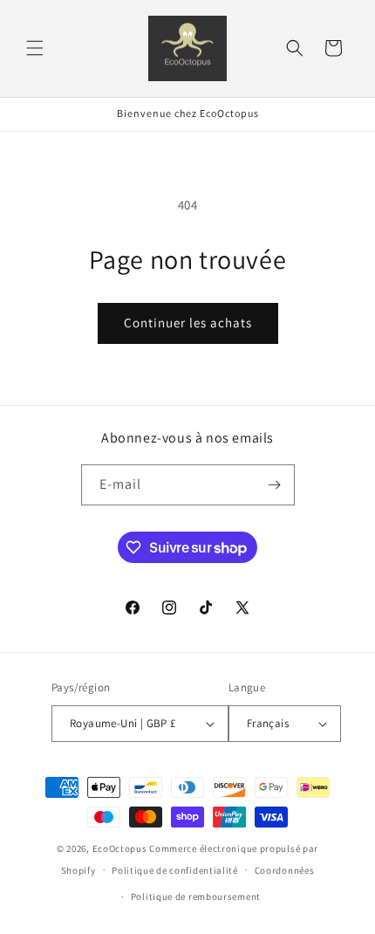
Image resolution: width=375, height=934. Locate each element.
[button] (35, 48)
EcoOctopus (119, 848)
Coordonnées (285, 870)
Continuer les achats (188, 322)
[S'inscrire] (275, 484)
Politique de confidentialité (175, 870)
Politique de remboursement (196, 896)
